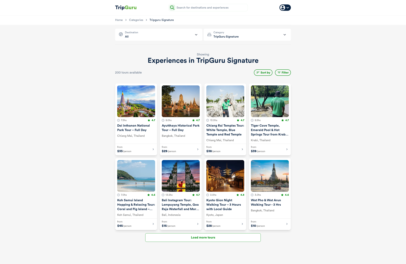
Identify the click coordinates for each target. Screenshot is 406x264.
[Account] (285, 7)
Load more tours (203, 237)
